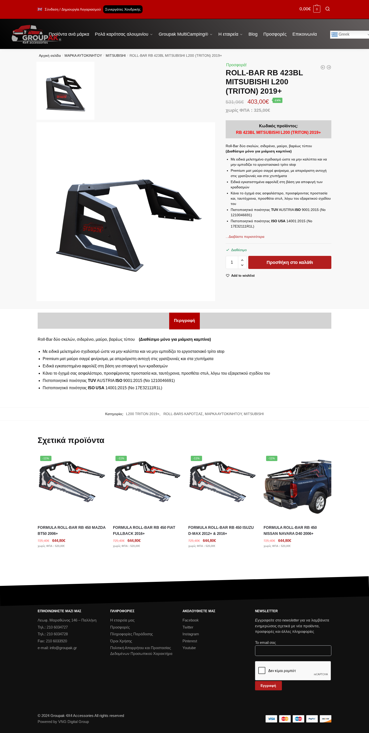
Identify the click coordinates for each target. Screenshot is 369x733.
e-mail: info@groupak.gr (57, 648)
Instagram (190, 634)
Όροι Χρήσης (121, 641)
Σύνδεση (51, 9)
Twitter (187, 627)
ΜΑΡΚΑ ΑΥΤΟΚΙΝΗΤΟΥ (83, 55)
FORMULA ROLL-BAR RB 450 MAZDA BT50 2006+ (71, 530)
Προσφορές (120, 627)
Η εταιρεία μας (122, 620)
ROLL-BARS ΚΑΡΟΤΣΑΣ (182, 414)
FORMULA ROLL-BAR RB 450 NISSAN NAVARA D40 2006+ (290, 530)
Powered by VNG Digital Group (63, 721)
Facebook (190, 620)
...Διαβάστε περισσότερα (245, 237)
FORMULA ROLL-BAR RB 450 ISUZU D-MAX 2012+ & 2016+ (221, 530)
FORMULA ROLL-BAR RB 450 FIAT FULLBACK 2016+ (144, 530)
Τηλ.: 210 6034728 (53, 634)
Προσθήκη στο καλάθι (290, 262)
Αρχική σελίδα (50, 55)
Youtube (189, 648)
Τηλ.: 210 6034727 (53, 627)
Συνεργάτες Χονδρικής (123, 9)
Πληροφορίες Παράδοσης (131, 634)
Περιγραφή (184, 320)
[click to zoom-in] (125, 211)
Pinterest (189, 641)
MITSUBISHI (116, 55)
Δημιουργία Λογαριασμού (81, 9)
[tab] (184, 321)
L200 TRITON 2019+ (142, 414)
